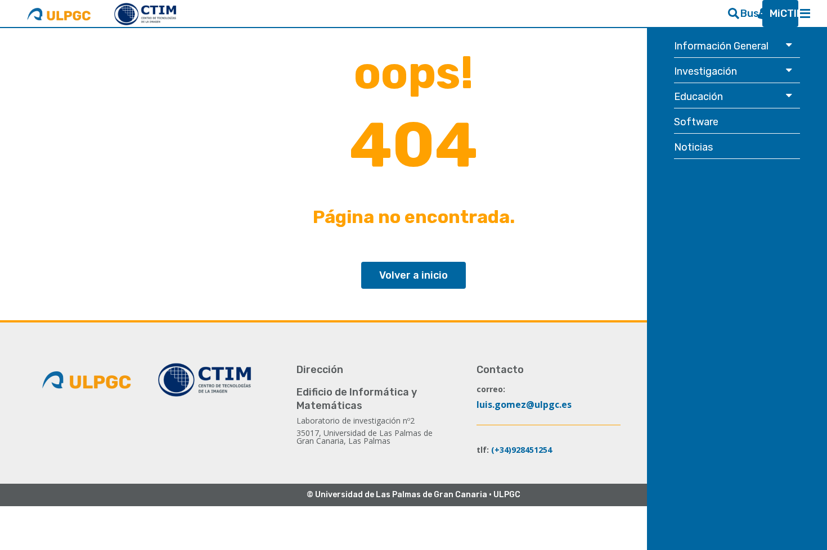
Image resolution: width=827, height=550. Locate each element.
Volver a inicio (413, 275)
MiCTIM (775, 13)
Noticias (694, 147)
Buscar (746, 13)
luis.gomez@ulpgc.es (524, 404)
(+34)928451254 (521, 449)
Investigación (706, 71)
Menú (805, 13)
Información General (721, 45)
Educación (699, 96)
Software (698, 121)
